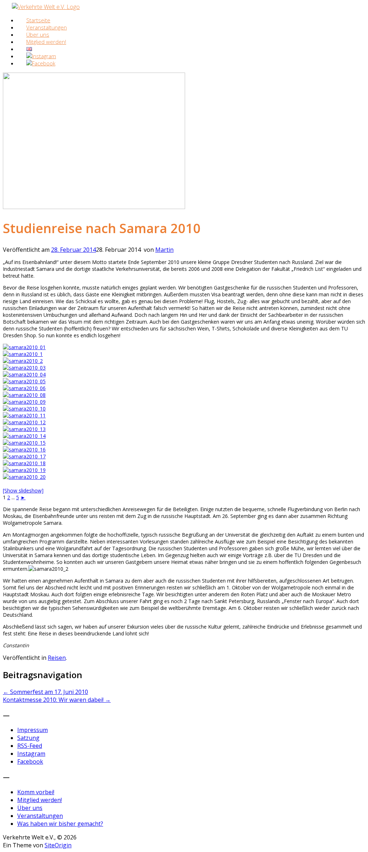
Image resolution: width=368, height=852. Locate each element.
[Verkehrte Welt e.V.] (46, 7)
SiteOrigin (58, 845)
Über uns (29, 808)
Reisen (57, 658)
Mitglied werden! (46, 41)
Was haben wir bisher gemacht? (60, 824)
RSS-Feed (29, 746)
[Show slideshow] (23, 490)
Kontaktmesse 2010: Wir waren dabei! (57, 700)
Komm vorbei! (35, 792)
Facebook (30, 761)
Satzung (28, 738)
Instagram (31, 754)
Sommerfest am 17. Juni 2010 (45, 692)
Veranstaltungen (40, 816)
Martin (164, 250)
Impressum (32, 730)
